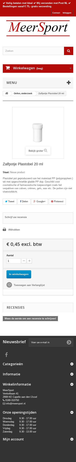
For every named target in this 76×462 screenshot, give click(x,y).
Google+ (41, 201)
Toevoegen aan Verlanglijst (29, 285)
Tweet (10, 201)
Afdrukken (14, 229)
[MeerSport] (38, 28)
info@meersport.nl (15, 403)
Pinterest (58, 201)
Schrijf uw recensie (16, 217)
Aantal (10, 255)
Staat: (6, 172)
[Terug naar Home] (6, 93)
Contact (56, 13)
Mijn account (13, 439)
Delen (24, 201)
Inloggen (67, 13)
